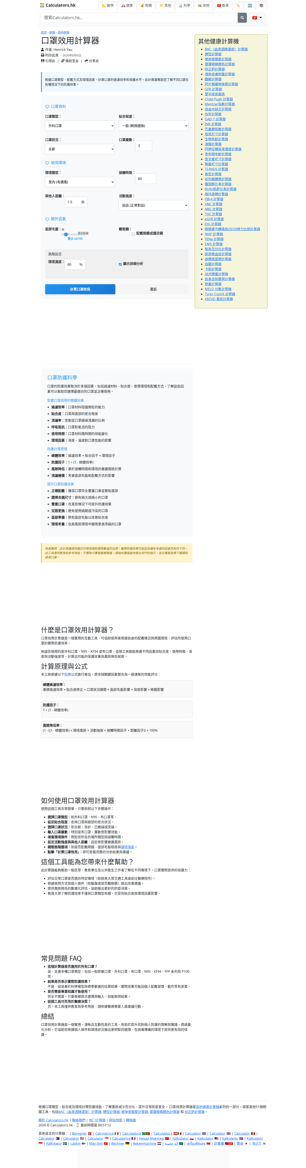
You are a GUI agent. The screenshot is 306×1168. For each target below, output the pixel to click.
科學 (67, 674)
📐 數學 (108, 5)
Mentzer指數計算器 (220, 104)
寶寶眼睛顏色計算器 (220, 64)
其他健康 (63, 32)
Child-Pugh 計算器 (219, 99)
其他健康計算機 (207, 1106)
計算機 (219, 1143)
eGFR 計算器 (214, 219)
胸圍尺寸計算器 (216, 164)
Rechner (117, 1143)
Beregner (79, 1133)
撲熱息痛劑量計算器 (220, 74)
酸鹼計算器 (213, 79)
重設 (153, 289)
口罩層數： (127, 139)
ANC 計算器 (213, 204)
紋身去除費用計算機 (220, 279)
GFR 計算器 (213, 89)
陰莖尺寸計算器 (216, 134)
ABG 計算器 (213, 209)
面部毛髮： (53, 229)
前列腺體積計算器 (218, 179)
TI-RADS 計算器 (216, 169)
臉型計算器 (213, 174)
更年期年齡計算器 (218, 154)
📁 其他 (165, 5)
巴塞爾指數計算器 (218, 129)
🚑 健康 (127, 5)
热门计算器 (97, 1120)
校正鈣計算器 (215, 69)
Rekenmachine (144, 1143)
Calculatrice (121, 1138)
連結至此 (72, 61)
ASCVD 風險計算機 (219, 299)
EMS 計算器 (214, 244)
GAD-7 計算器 (215, 119)
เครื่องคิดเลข (196, 1143)
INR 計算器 (213, 124)
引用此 (49, 61)
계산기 (256, 1143)
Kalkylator (54, 1143)
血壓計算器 (213, 264)
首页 (44, 32)
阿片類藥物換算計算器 (221, 84)
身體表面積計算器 (218, 259)
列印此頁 (51, 55)
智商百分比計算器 (218, 249)
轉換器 (131, 1120)
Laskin (76, 1143)
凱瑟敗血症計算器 (218, 254)
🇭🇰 (223, 5)
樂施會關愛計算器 (218, 59)
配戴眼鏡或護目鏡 (149, 233)
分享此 (93, 61)
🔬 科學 (184, 5)
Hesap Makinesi (151, 1138)
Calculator (193, 1133)
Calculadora (131, 1133)
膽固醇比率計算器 (218, 184)
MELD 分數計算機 (218, 289)
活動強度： (127, 196)
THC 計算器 (213, 214)
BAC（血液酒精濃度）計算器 (226, 49)
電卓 (240, 1143)
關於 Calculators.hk (53, 1120)
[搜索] (242, 18)
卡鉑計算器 (213, 269)
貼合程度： (127, 116)
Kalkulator (181, 1138)
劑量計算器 (213, 284)
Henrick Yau (62, 49)
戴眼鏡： (125, 229)
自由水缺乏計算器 (218, 109)
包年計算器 (213, 114)
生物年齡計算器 (216, 139)
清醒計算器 (213, 144)
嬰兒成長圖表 (215, 94)
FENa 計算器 (214, 239)
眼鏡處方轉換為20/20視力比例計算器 (232, 229)
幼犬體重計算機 (216, 274)
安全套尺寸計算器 (218, 159)
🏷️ (238, 5)
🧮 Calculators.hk (58, 5)
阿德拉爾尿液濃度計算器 (223, 149)
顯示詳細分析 (133, 263)
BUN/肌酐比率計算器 (220, 189)
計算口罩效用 (80, 289)
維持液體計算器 (216, 194)
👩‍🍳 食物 (203, 5)
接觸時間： (127, 172)
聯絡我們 (78, 1120)
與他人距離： (55, 196)
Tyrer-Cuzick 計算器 (220, 294)
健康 (52, 32)
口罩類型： (53, 116)
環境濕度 (127, 847)
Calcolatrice (104, 1133)
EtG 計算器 (213, 224)
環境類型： (53, 172)
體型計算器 (213, 54)
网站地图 (115, 1120)
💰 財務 (146, 5)
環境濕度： (56, 261)
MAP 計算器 (214, 234)
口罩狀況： (53, 139)
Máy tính (96, 1143)
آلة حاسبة (171, 1143)
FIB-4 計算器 (214, 199)
